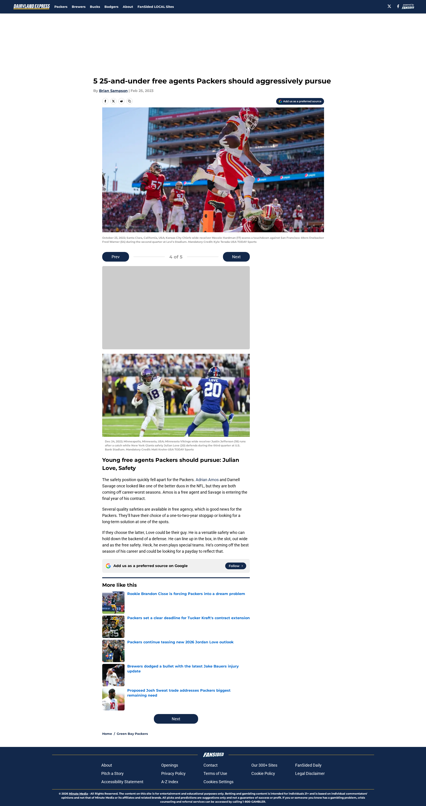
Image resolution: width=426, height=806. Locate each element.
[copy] (129, 101)
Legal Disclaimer (310, 773)
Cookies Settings (218, 781)
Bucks (95, 7)
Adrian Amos (207, 479)
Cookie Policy (263, 773)
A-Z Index (169, 781)
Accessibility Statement (122, 781)
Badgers (111, 7)
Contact (210, 765)
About (128, 7)
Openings (169, 765)
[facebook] (398, 6)
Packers (60, 7)
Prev (116, 256)
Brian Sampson (113, 91)
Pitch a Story (112, 773)
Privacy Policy (173, 773)
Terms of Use (215, 773)
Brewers (78, 7)
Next (236, 256)
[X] (389, 6)
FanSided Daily (308, 765)
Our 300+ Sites (264, 765)
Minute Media (78, 793)
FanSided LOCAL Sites (156, 7)
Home (107, 734)
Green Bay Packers (132, 734)
